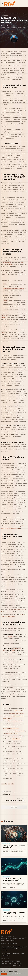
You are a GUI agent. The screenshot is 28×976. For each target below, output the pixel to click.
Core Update (4, 967)
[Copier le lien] (12, 31)
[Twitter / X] (2, 31)
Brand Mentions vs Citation (15, 721)
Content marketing (5, 955)
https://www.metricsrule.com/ (11, 728)
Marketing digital (8, 953)
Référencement (16, 953)
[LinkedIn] (5, 31)
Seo (2, 953)
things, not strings (19, 710)
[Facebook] (9, 31)
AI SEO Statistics (16, 738)
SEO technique (11, 967)
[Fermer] (14, 974)
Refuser (9, 974)
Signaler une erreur (19, 948)
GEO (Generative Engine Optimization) (12, 961)
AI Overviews (4, 963)
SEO (2, 961)
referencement (4, 15)
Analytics (22, 953)
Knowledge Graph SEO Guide (17, 736)
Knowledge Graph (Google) (16, 713)
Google (10, 963)
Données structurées (17, 963)
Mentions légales (12, 943)
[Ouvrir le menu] (2, 3)
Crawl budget (20, 965)
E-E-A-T (14, 965)
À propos (3, 943)
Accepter (4, 974)
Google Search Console (6, 965)
